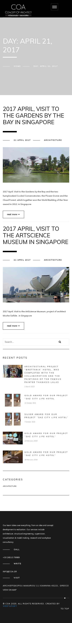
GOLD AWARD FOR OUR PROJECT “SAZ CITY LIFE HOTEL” (46, 435)
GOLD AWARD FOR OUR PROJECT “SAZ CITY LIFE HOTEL (46, 397)
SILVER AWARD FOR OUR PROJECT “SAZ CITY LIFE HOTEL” (46, 416)
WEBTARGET (10, 606)
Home (17, 66)
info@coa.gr (10, 571)
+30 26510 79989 (11, 557)
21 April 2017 (22, 140)
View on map (9, 590)
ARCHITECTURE (53, 140)
